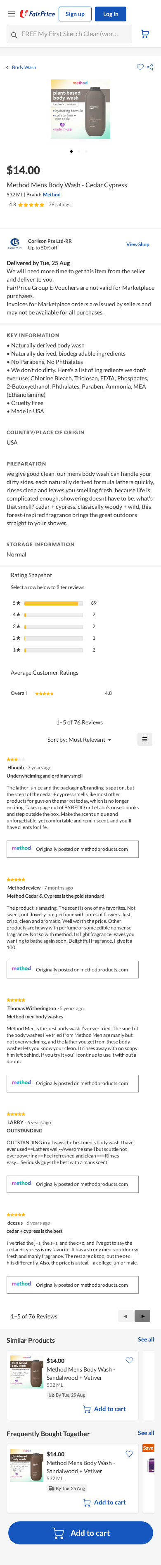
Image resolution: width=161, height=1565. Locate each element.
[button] (149, 67)
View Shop (137, 244)
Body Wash (24, 67)
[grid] (80, 1386)
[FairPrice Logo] (37, 14)
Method (52, 194)
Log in (110, 13)
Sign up (75, 13)
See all (146, 1339)
